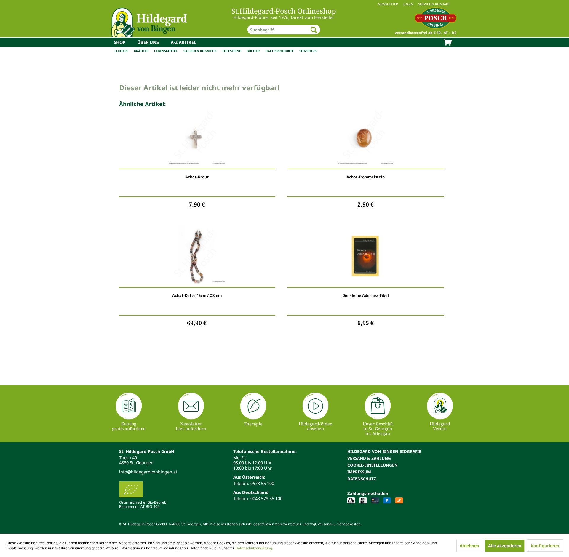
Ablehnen (469, 545)
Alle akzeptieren (504, 545)
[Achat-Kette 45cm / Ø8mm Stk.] (197, 256)
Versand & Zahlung (369, 458)
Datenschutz (361, 478)
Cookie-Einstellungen (372, 465)
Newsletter (388, 4)
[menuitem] (284, 4)
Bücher (253, 51)
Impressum (359, 472)
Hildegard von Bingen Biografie (384, 451)
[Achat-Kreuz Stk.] (197, 138)
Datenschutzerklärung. (254, 547)
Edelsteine (231, 51)
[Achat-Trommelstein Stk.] (365, 138)
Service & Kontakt (434, 4)
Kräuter (141, 51)
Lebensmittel (166, 51)
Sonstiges (308, 51)
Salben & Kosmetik (200, 51)
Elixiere (121, 51)
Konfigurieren (545, 545)
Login (408, 4)
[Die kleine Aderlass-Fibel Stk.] (365, 256)
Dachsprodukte (279, 51)
